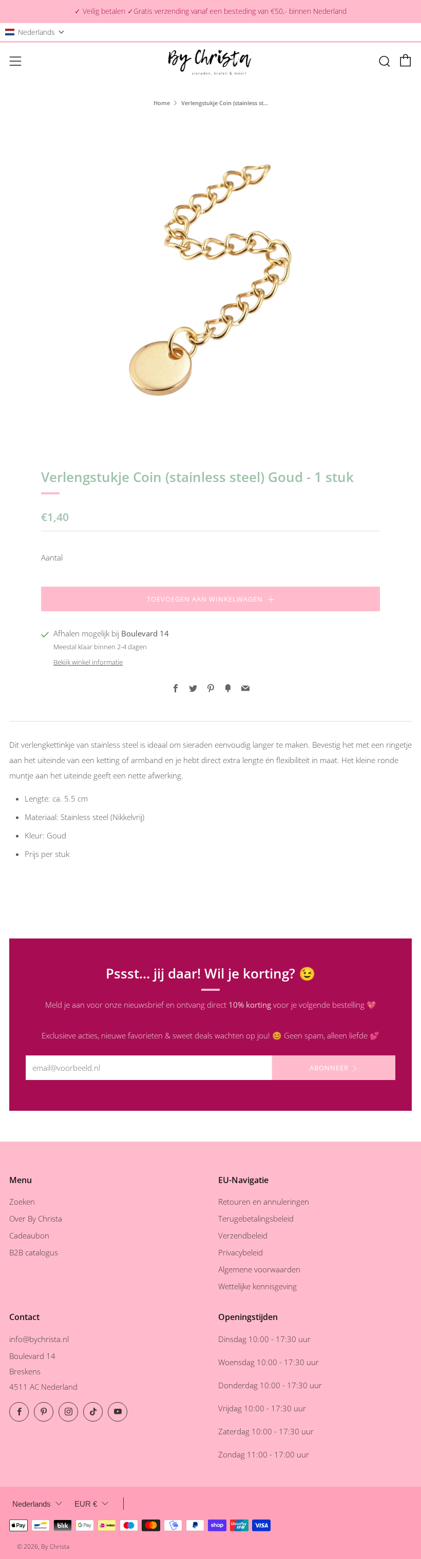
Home (162, 103)
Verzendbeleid (242, 1235)
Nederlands (31, 1504)
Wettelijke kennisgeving (257, 1286)
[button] (35, 32)
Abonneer (329, 1067)
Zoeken (22, 1201)
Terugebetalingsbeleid (256, 1218)
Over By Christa (35, 1218)
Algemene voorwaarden (259, 1269)
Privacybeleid (240, 1252)
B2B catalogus (33, 1252)
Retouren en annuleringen (263, 1201)
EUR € (85, 1504)
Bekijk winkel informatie (88, 662)
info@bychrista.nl (39, 1339)
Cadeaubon (29, 1235)
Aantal (52, 557)
